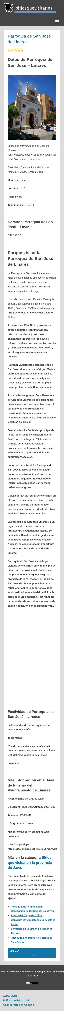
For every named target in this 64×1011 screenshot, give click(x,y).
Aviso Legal (10, 996)
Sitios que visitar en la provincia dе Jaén (30, 862)
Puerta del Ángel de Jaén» (26, 915)
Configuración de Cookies (18, 1004)
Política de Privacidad (16, 1000)
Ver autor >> (35, 159)
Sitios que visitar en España (49, 971)
